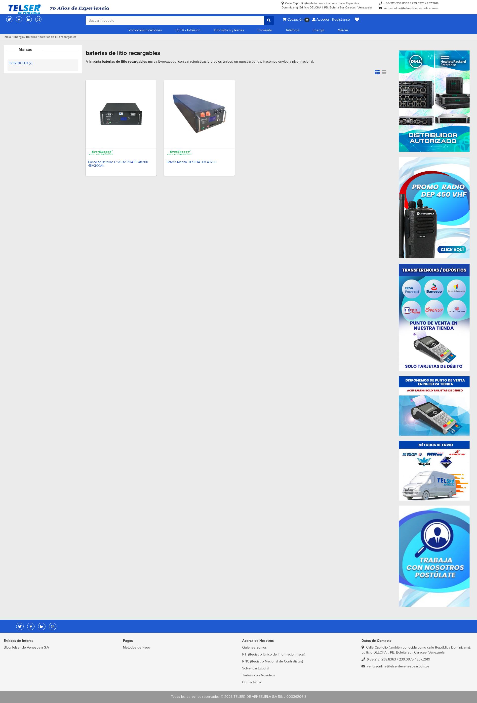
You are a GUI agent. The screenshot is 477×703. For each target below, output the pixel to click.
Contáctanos (251, 682)
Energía (318, 30)
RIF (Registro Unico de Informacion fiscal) (273, 654)
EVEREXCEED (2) (20, 63)
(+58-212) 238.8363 (396, 3)
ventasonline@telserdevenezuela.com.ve (411, 8)
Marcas (343, 30)
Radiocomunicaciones (145, 30)
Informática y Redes (229, 30)
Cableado (265, 30)
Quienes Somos (254, 647)
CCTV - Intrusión (187, 30)
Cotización (297, 19)
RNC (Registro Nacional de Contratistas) (272, 661)
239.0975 (418, 3)
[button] (357, 19)
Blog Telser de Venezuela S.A (26, 647)
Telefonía (292, 30)
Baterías (31, 37)
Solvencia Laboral (255, 668)
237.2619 (432, 3)
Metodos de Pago (136, 647)
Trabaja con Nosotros (258, 675)
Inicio (7, 37)
